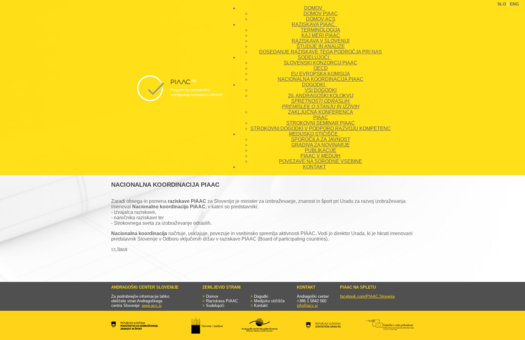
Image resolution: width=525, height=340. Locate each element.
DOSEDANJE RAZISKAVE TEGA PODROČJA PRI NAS (320, 51)
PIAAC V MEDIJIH (320, 155)
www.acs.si (152, 305)
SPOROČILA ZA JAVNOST (320, 139)
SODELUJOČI (314, 57)
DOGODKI (314, 84)
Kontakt (261, 305)
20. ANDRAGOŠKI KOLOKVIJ (320, 101)
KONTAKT (314, 166)
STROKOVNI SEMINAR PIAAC (320, 123)
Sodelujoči (215, 305)
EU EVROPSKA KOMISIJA (320, 73)
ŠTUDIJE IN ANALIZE (321, 46)
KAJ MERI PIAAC (320, 35)
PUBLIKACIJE (320, 150)
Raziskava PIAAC (222, 301)
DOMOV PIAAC (321, 13)
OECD (321, 68)
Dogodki (261, 296)
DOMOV (314, 8)
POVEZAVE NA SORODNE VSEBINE (320, 161)
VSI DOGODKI (321, 90)
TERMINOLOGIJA (320, 30)
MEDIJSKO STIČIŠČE (314, 134)
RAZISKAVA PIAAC (314, 24)
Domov (212, 296)
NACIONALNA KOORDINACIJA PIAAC (320, 79)
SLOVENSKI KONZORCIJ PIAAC (320, 62)
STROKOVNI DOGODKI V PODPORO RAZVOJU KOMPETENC (320, 128)
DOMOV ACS (320, 19)
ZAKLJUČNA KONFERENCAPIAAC (320, 114)
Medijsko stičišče (269, 301)
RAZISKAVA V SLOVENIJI (320, 40)
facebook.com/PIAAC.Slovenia (367, 296)
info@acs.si (307, 305)
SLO (501, 4)
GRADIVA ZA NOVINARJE (320, 144)
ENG (514, 4)
